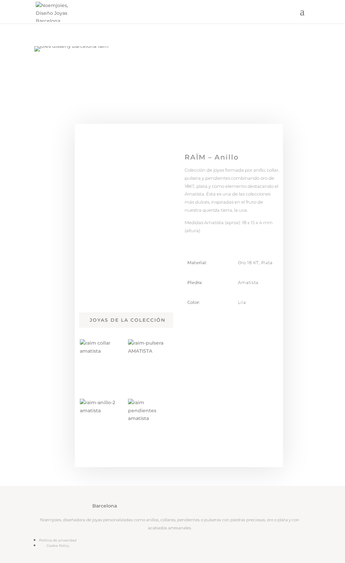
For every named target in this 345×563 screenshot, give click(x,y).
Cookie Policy (57, 545)
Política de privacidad (57, 540)
